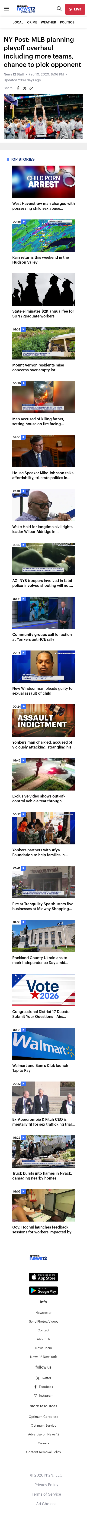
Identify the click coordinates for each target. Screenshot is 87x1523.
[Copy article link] (31, 88)
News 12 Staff (14, 74)
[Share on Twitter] (24, 88)
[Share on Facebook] (18, 88)
